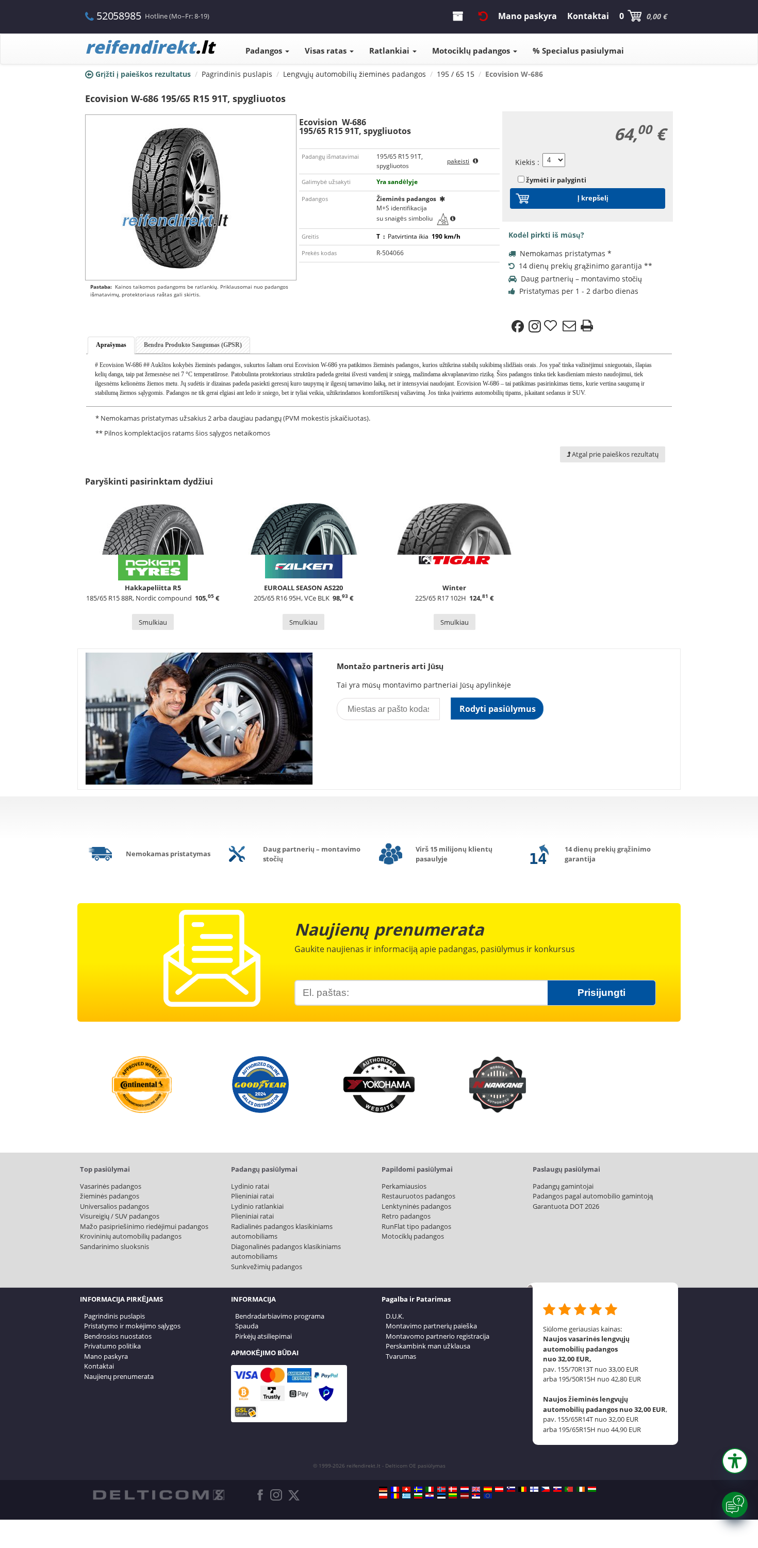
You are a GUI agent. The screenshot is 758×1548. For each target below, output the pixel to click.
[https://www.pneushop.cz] (545, 1489)
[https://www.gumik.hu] (592, 1489)
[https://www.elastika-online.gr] (406, 1496)
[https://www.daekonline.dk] (453, 1489)
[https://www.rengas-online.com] (534, 1489)
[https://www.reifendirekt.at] (499, 1489)
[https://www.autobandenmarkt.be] (522, 1489)
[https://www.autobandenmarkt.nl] (464, 1489)
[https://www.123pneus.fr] (395, 1489)
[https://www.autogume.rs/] (476, 1496)
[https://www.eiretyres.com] (580, 1489)
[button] (735, 1461)
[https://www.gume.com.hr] (429, 1496)
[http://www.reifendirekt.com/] (488, 1496)
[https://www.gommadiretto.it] (429, 1489)
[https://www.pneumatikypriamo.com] (557, 1489)
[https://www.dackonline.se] (418, 1489)
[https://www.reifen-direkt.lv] (464, 1496)
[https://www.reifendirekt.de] (383, 1489)
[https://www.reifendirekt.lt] (453, 1496)
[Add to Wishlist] (551, 326)
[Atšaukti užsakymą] (483, 16)
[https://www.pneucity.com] (569, 1489)
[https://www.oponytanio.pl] (383, 1496)
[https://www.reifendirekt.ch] (406, 1489)
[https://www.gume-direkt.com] (511, 1489)
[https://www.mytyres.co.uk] (476, 1489)
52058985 (118, 16)
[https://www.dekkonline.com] (441, 1489)
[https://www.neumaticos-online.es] (488, 1489)
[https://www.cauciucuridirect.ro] (395, 1496)
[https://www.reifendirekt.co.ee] (441, 1496)
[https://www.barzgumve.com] (418, 1496)
